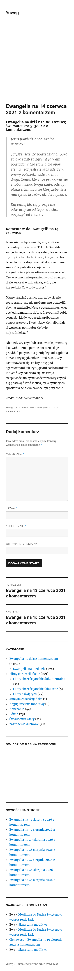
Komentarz (15, 453)
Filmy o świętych (25, 694)
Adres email (16, 526)
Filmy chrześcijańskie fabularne (35, 689)
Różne (13, 714)
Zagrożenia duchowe (24, 724)
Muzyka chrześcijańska (25, 699)
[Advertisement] (37, 64)
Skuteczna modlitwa (32, 924)
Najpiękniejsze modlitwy (27, 704)
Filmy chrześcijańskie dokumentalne (39, 679)
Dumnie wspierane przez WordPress (37, 964)
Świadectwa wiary (21, 719)
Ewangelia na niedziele (29, 668)
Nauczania (16, 709)
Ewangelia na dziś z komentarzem (33, 658)
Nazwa (11, 508)
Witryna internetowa (21, 543)
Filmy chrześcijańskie (24, 674)
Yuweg (12, 12)
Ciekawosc (16, 939)
